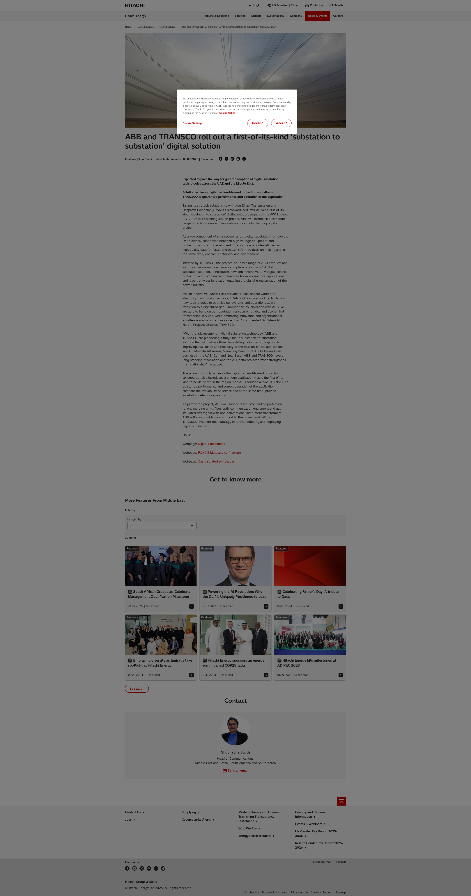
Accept (281, 123)
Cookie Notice (227, 113)
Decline (258, 123)
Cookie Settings (193, 123)
